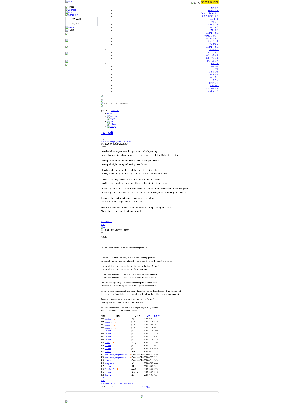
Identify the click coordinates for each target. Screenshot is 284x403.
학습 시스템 (213, 24)
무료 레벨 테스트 (211, 33)
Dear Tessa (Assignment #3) (116, 354)
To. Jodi (108, 345)
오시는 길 (214, 19)
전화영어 (215, 8)
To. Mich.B (109, 369)
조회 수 (157, 316)
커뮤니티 (215, 63)
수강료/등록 (213, 44)
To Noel (108, 319)
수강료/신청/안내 (211, 36)
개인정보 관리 (212, 61)
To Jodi (107, 133)
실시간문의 (214, 83)
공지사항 (215, 66)
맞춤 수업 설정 (212, 58)
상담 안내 (214, 86)
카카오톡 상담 (212, 88)
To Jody (108, 325)
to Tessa (108, 360)
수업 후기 (214, 77)
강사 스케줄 (213, 41)
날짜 (149, 316)
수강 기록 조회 (212, 55)
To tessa (108, 351)
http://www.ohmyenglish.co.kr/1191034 (116, 141)
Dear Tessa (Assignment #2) (116, 357)
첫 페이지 (105, 383)
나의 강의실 (213, 52)
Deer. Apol (109, 375)
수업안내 (215, 22)
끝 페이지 (129, 383)
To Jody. (108, 322)
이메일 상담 (213, 91)
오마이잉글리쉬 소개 (209, 13)
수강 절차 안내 (212, 38)
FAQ (217, 69)
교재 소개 (214, 30)
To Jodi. (108, 340)
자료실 (216, 80)
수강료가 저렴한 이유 (209, 16)
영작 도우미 (213, 74)
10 (124, 383)
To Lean (108, 366)
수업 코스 (214, 27)
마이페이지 (214, 50)
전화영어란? (213, 10)
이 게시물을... (106, 221)
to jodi (107, 343)
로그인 (110, 113)
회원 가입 (115, 111)
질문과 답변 (213, 72)
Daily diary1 (110, 363)
